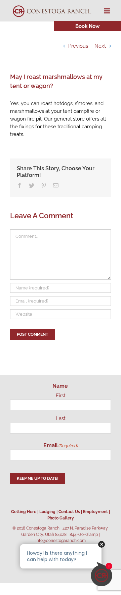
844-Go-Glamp (84, 534)
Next (100, 46)
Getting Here (23, 511)
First (61, 396)
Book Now (87, 26)
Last (61, 418)
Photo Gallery (60, 518)
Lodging (47, 511)
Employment (95, 511)
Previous (78, 46)
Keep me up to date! (37, 478)
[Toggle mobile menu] (107, 10)
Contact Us (69, 511)
